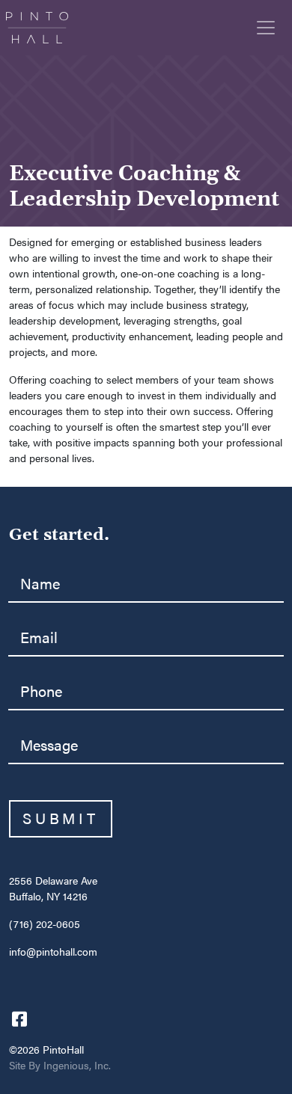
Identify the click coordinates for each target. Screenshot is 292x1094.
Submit (60, 819)
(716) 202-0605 (44, 924)
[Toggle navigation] (266, 27)
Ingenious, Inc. (77, 1066)
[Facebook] (19, 1017)
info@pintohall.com (53, 952)
